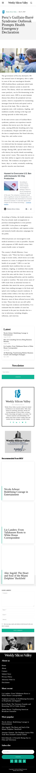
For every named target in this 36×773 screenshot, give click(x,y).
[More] (23, 43)
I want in (18, 377)
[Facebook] (10, 422)
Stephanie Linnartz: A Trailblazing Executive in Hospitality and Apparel (18, 700)
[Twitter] (19, 422)
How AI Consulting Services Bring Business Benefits (18, 340)
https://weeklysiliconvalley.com (18, 404)
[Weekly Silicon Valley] (4, 12)
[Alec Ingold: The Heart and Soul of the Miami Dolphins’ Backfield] (18, 557)
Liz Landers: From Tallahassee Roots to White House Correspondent (15, 533)
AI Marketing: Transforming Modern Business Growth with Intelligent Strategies (18, 353)
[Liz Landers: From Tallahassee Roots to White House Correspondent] (18, 514)
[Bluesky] (22, 422)
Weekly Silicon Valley (11, 12)
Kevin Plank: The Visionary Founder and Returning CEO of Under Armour (16, 705)
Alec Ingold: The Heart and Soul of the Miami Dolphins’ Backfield (16, 575)
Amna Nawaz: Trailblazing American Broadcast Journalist (15, 710)
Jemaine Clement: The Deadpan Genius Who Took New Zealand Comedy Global (18, 733)
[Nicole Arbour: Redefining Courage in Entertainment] (18, 473)
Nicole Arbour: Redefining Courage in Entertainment (16, 492)
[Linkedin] (16, 422)
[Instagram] (13, 422)
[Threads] (25, 422)
